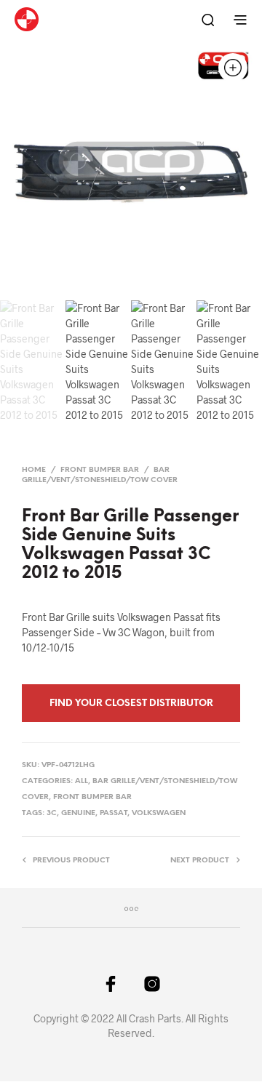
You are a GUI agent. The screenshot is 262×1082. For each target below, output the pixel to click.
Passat (113, 813)
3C (52, 813)
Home (34, 470)
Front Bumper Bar (99, 470)
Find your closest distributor (131, 703)
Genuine (78, 813)
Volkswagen (159, 813)
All (81, 781)
